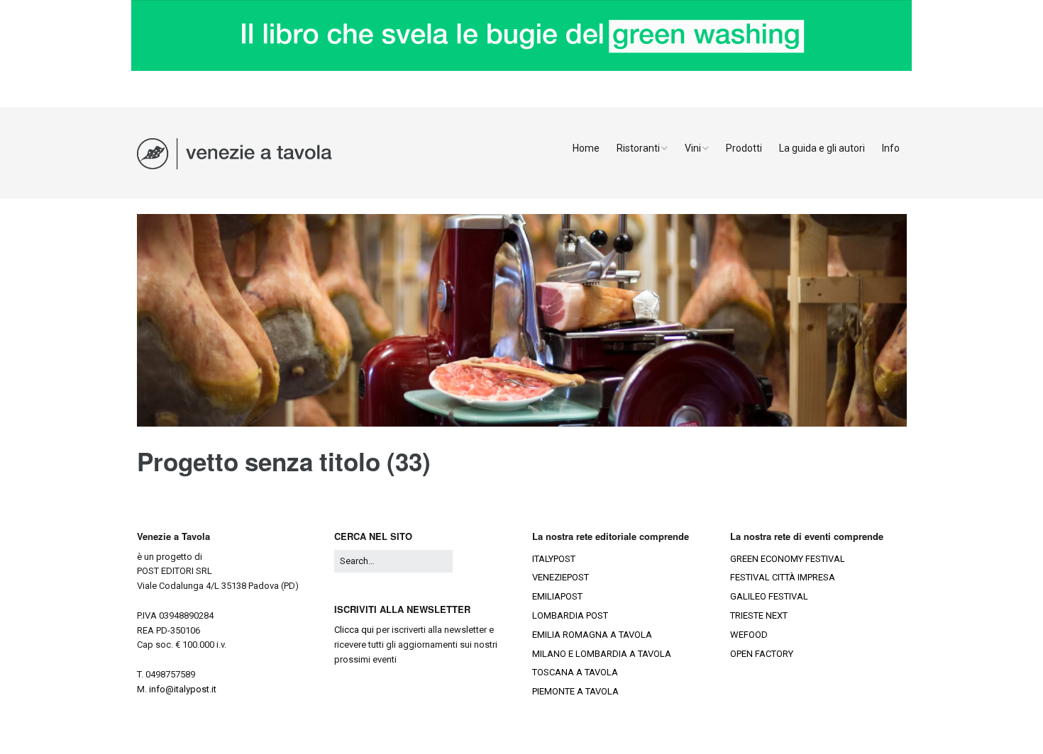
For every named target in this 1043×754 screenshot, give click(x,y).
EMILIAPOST (557, 596)
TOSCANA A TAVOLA (575, 672)
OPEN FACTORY (761, 653)
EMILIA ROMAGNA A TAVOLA (592, 634)
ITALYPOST (553, 558)
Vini (693, 148)
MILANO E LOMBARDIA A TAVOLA (601, 653)
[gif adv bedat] (521, 67)
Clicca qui (354, 629)
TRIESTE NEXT (759, 615)
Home (586, 148)
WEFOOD (749, 634)
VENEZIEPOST (560, 577)
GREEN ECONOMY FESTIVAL (787, 558)
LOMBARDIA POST (570, 615)
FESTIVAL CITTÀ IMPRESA (782, 577)
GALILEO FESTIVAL (769, 596)
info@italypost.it (182, 689)
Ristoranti (638, 148)
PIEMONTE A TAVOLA (575, 691)
